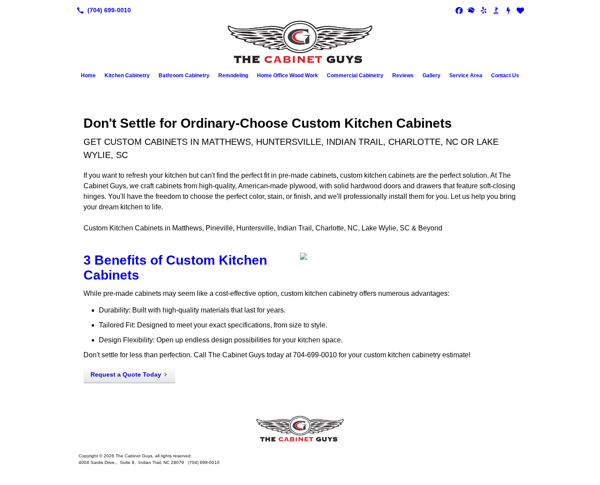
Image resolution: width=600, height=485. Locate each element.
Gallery (432, 75)
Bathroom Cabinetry (184, 75)
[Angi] (508, 10)
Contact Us (505, 75)
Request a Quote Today (125, 374)
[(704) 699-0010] (102, 10)
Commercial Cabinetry (355, 75)
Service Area (465, 75)
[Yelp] (483, 10)
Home (88, 75)
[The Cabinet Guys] (300, 429)
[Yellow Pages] (520, 10)
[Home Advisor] (471, 10)
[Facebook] (459, 10)
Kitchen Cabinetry (127, 75)
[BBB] (496, 10)
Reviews (403, 75)
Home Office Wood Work (287, 75)
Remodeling (233, 75)
